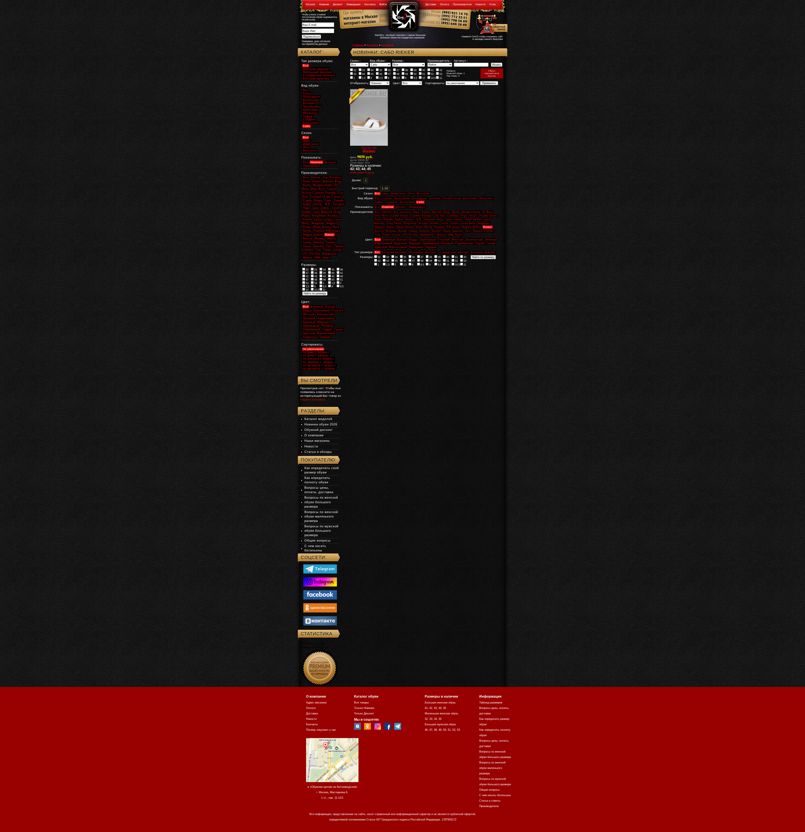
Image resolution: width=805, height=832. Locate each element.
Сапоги (387, 198)
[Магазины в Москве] (358, 16)
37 (397, 70)
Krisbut (423, 223)
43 (354, 74)
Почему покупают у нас (321, 729)
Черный (431, 247)
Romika (391, 231)
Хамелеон (416, 247)
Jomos (458, 219)
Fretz (378, 219)
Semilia (424, 231)
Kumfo (434, 223)
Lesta (444, 223)
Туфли (379, 202)
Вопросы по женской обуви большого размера (321, 502)
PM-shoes (453, 227)
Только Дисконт (364, 713)
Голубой (444, 239)
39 (415, 70)
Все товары (361, 702)
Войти (383, 4)
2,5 (381, 78)
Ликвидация (353, 4)
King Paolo (394, 223)
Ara (395, 212)
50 (415, 74)
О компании (313, 435)
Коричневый (383, 243)
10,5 (433, 78)
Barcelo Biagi (441, 212)
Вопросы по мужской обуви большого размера (321, 530)
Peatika (440, 227)
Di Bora (488, 212)
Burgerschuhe (471, 212)
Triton (386, 234)
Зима (385, 193)
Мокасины (486, 198)
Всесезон (423, 193)
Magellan (484, 223)
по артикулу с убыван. (319, 368)
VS (404, 234)
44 (363, 74)
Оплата (444, 4)
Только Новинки (364, 708)
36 (389, 70)
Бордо (413, 239)
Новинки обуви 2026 (320, 424)
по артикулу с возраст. (319, 365)
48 (397, 74)
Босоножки (407, 202)
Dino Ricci (382, 215)
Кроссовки (470, 198)
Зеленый (491, 239)
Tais (467, 231)
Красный (400, 243)
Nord (419, 227)
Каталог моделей (318, 419)
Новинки (324, 4)
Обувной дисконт (318, 430)
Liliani (454, 223)
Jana (448, 219)
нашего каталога (312, 399)
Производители (462, 4)
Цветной (381, 247)
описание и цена (362, 172)
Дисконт (338, 4)
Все (377, 193)
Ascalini (405, 212)
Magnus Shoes (385, 227)
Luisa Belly (468, 223)
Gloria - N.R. (413, 219)
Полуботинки (452, 198)
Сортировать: (435, 83)
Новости (480, 4)
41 (432, 70)
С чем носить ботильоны (495, 795)
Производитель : (439, 60)
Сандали (392, 202)
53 (440, 74)
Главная (358, 45)
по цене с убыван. (316, 355)
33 (363, 70)
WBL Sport (455, 234)
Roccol (379, 231)
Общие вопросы (317, 540)
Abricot (386, 212)
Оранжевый (430, 243)
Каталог (310, 4)
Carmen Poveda (421, 215)
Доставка (430, 4)
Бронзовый (428, 239)
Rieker (487, 227)
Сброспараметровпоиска (492, 73)
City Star (439, 215)
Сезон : (355, 60)
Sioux (447, 231)
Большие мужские (483, 252)
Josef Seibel (473, 219)
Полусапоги (402, 198)
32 (354, 70)
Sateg (413, 231)
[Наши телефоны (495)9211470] (454, 19)
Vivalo (396, 234)
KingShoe (410, 223)
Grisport (429, 219)
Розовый (447, 243)
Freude (388, 219)
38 (406, 70)
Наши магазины (317, 440)
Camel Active (399, 215)
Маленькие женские (422, 252)
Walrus (441, 234)
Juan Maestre (322, 211)
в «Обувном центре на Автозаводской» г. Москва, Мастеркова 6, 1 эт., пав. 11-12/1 (332, 792)
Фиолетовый (398, 247)
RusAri (402, 231)
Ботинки (435, 198)
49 (406, 74)
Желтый (457, 239)
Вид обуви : (378, 60)
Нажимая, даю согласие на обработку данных (316, 43)
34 (372, 70)
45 (372, 74)
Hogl (440, 219)
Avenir (426, 212)
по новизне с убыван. (318, 362)
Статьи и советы (489, 800)
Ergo (464, 215)
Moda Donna (405, 227)
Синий (490, 243)
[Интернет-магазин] (358, 23)
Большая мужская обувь (440, 724)
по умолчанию (313, 349)
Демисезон (398, 193)
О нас (492, 4)
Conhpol (453, 215)
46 (380, 74)
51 (423, 74)
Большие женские (394, 252)
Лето (411, 193)
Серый (479, 243)
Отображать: (359, 83)
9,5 (415, 78)
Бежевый (388, 239)
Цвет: (397, 83)
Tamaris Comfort (483, 231)
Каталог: (312, 52)
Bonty (456, 212)
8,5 (398, 78)
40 (423, 70)
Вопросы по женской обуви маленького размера (321, 516)
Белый (402, 239)
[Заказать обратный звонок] (491, 23)
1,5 (363, 78)
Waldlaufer (427, 234)
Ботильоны (419, 198)
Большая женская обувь (440, 702)
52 (432, 74)
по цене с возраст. (316, 352)
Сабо (420, 202)
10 (423, 78)
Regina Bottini (471, 227)
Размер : (398, 60)
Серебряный (464, 243)
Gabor (399, 219)
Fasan (473, 215)
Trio (377, 234)
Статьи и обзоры (318, 452)
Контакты (370, 4)
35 (380, 70)
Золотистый (474, 239)
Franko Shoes (488, 215)
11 (440, 78)
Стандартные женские (453, 252)
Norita (428, 227)
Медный (414, 243)
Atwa (416, 212)
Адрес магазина (316, 702)
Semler (436, 231)
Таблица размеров (490, 702)
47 (389, 74)
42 (440, 70)
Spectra (458, 231)
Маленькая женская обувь (441, 713)
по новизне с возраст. (319, 358)
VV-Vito (413, 234)
